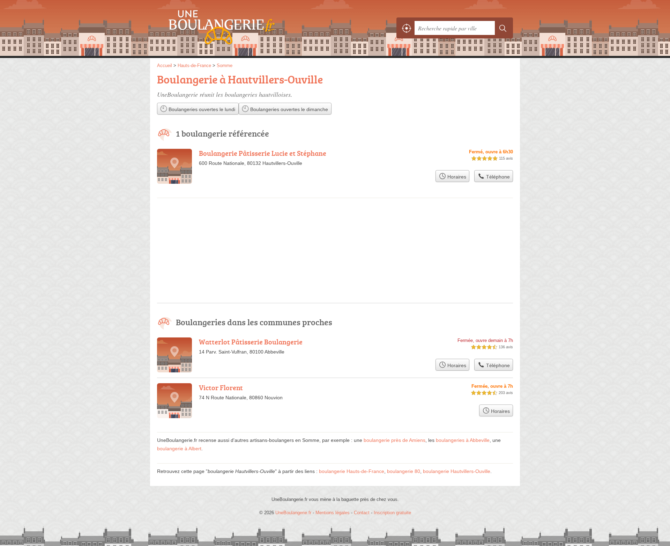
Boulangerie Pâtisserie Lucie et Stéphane (262, 153)
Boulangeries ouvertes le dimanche (288, 109)
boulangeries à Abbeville (463, 440)
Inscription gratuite (392, 512)
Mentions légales (332, 512)
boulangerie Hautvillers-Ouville (456, 471)
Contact (362, 512)
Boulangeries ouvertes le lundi (201, 109)
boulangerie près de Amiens (394, 440)
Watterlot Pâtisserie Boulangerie (251, 342)
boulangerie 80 (403, 471)
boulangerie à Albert (179, 448)
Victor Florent (221, 387)
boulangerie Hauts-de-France (351, 471)
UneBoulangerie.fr (234, 28)
